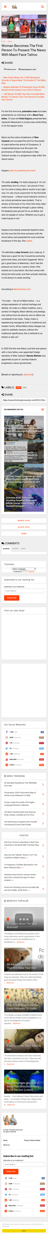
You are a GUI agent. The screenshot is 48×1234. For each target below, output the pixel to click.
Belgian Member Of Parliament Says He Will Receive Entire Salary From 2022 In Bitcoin (23, 88)
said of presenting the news (22, 170)
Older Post (24, 527)
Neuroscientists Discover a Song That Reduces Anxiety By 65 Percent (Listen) (23, 1086)
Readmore (20, 942)
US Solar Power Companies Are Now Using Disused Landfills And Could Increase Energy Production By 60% (23, 479)
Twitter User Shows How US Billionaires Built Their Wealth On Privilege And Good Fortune (22, 455)
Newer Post (24, 521)
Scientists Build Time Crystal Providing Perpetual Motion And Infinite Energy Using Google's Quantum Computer (21, 501)
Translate (31, 571)
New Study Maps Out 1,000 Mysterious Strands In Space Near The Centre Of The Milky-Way (23, 80)
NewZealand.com (22, 289)
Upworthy (28, 374)
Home (3, 41)
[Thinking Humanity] (14, 7)
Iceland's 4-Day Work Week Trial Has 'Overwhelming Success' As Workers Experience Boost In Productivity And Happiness (23, 429)
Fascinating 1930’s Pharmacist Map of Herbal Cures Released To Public (22, 1005)
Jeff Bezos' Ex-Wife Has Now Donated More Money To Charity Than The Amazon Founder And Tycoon (23, 97)
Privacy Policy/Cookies (32, 1140)
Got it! (24, 1231)
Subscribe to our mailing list (14, 587)
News (10, 41)
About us (6, 1145)
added (29, 241)
